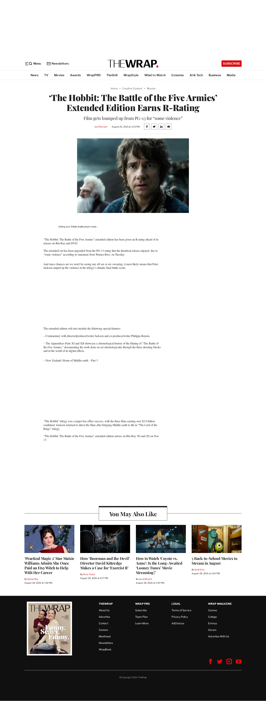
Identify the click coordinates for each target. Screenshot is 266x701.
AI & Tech (196, 75)
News (34, 75)
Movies (59, 75)
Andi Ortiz (200, 569)
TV (46, 75)
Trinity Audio (77, 226)
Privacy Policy (180, 616)
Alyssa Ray (32, 579)
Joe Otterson (100, 126)
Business (215, 75)
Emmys (212, 623)
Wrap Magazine (220, 603)
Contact (103, 623)
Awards (75, 75)
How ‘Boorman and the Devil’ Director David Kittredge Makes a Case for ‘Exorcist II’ (105, 563)
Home (114, 88)
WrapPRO (94, 75)
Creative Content (132, 88)
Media (231, 75)
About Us (104, 610)
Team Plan (141, 616)
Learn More (142, 623)
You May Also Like (133, 514)
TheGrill (112, 75)
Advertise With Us (218, 636)
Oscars (212, 629)
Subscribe (231, 63)
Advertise (104, 616)
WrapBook (105, 649)
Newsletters (60, 63)
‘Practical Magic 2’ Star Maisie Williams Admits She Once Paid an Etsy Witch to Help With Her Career (49, 565)
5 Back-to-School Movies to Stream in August (214, 560)
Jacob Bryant (145, 579)
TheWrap (106, 603)
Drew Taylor (89, 574)
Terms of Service (181, 610)
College (212, 616)
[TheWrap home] (133, 63)
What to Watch (155, 75)
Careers (103, 629)
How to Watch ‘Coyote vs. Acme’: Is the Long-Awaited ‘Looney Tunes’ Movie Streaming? (159, 565)
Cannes (212, 610)
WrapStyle (131, 75)
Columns (177, 75)
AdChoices (178, 623)
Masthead (105, 636)
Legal (176, 603)
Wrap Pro (142, 603)
